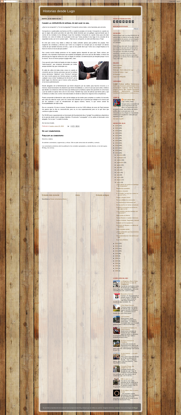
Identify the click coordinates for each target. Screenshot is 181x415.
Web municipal (117, 65)
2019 (117, 143)
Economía (123, 86)
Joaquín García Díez (119, 89)
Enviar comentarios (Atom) (58, 199)
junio (118, 170)
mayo (118, 172)
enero (119, 182)
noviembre (120, 157)
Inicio (78, 195)
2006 (117, 256)
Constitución (116, 93)
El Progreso (116, 74)
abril (118, 175)
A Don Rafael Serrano (127, 305)
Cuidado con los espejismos (124, 223)
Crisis (137, 86)
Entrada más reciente (50, 195)
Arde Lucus (116, 86)
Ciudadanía (132, 93)
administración (131, 86)
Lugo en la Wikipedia (119, 76)
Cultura (121, 84)
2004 (117, 261)
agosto (119, 165)
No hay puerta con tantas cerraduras (127, 205)
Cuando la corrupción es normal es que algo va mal (126, 208)
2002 (117, 266)
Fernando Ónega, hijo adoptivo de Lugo (127, 367)
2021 (117, 138)
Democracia (135, 84)
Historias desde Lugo (59, 11)
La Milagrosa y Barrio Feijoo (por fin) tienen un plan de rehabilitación (129, 282)
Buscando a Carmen (127, 294)
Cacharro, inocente (122, 191)
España (129, 89)
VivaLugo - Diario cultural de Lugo (123, 70)
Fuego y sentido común (123, 197)
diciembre (120, 155)
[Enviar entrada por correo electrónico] (68, 126)
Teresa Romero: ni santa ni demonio (127, 218)
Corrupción (135, 89)
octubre (119, 160)
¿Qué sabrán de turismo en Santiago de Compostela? (127, 185)
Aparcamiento (126, 91)
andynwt (117, 408)
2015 (117, 153)
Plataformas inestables (123, 188)
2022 (117, 135)
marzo (119, 177)
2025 (117, 128)
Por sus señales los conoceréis (125, 200)
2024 (117, 130)
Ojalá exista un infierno (123, 215)
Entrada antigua (102, 195)
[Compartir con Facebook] (77, 126)
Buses (137, 93)
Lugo (115, 84)
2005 (117, 258)
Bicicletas (136, 91)
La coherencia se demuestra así (126, 202)
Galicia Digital (117, 67)
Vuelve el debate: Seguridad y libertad (127, 220)
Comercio (125, 87)
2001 (117, 268)
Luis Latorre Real (129, 99)
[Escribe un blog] (73, 126)
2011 (116, 251)
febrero (119, 180)
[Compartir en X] (75, 126)
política (127, 84)
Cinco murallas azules (122, 229)
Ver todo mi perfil (118, 119)
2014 (117, 243)
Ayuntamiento (117, 87)
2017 (117, 148)
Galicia (131, 87)
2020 (117, 140)
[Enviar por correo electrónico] (71, 126)
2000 (117, 271)
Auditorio (115, 91)
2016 (117, 150)
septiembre (120, 162)
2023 (117, 133)
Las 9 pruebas (125, 316)
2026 (117, 125)
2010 (117, 253)
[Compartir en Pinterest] (79, 126)
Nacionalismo (125, 93)
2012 (117, 248)
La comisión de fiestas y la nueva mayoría (129, 328)
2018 (117, 145)
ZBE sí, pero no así (126, 379)
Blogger (135, 408)
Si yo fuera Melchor (122, 240)
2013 (117, 246)
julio (118, 167)
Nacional (136, 87)
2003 (117, 263)
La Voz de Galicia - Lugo (120, 72)
